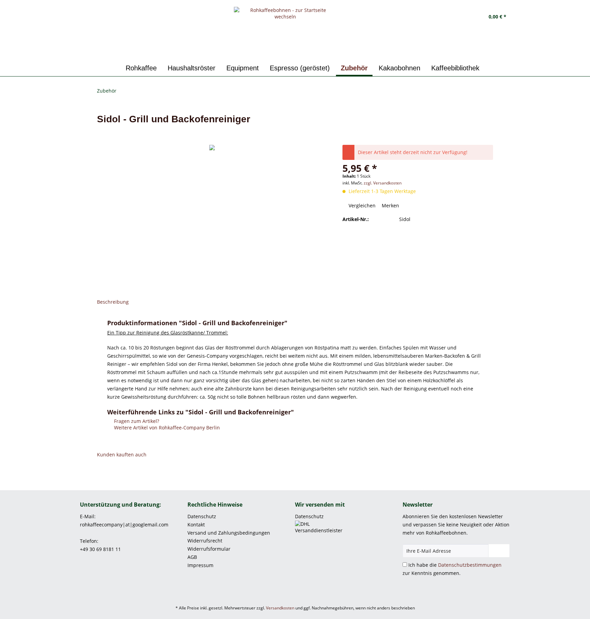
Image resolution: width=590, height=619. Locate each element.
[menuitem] (442, 17)
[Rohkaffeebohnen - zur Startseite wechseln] (285, 32)
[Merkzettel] (442, 17)
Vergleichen (361, 205)
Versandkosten (280, 608)
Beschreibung (113, 302)
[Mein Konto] (460, 17)
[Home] (113, 68)
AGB (192, 557)
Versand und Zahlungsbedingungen (228, 532)
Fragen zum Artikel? (136, 421)
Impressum (200, 565)
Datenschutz (201, 516)
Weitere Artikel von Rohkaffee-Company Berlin (166, 427)
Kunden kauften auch (121, 454)
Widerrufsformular (208, 549)
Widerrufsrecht (204, 540)
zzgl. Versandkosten (383, 183)
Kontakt (196, 524)
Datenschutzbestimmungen (470, 565)
